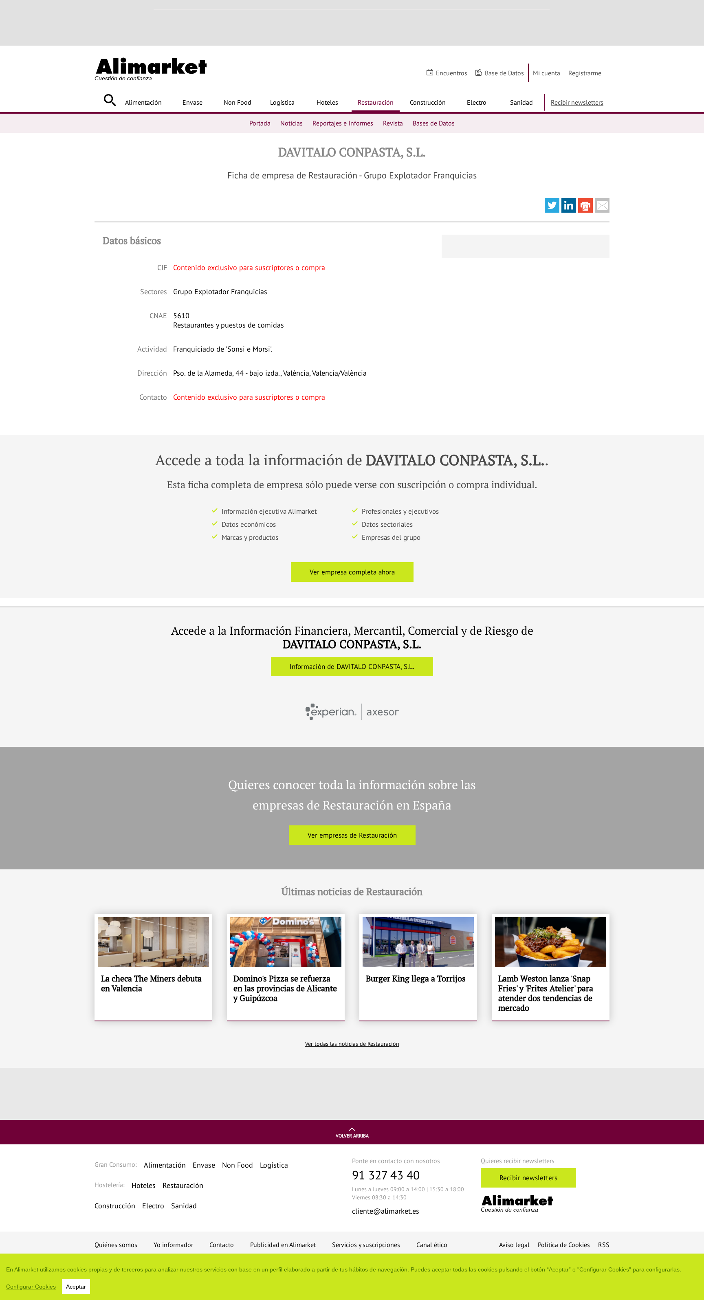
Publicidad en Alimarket (283, 1245)
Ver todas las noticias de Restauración (352, 1043)
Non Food (237, 102)
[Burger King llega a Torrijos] (418, 967)
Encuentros (451, 73)
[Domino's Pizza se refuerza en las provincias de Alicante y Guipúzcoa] (286, 967)
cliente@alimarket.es (385, 1211)
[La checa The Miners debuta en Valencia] (153, 967)
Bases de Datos (434, 123)
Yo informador (173, 1245)
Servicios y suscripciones (366, 1245)
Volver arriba (352, 1136)
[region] (352, 1277)
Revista (393, 123)
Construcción (428, 102)
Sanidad (521, 102)
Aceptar (76, 1286)
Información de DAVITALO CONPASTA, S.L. (352, 666)
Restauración (376, 102)
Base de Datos (504, 73)
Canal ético (431, 1245)
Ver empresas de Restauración (352, 835)
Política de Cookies (564, 1245)
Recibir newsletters (577, 102)
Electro (476, 102)
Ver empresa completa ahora (352, 572)
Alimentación (143, 102)
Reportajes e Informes (342, 123)
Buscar (110, 100)
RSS (603, 1245)
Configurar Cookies (31, 1286)
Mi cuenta (546, 73)
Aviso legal (514, 1245)
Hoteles (327, 102)
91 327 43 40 (386, 1175)
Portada (260, 123)
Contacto (221, 1245)
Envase (192, 102)
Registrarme (584, 73)
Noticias (291, 123)
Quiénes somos (116, 1245)
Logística (282, 102)
